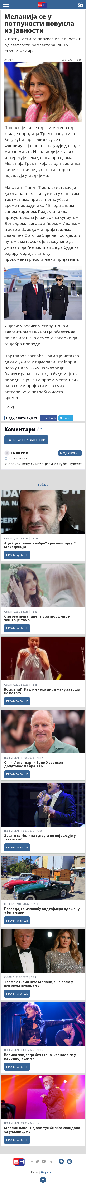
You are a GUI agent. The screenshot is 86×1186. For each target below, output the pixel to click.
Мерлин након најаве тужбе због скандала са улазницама (42, 1130)
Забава (43, 484)
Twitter (67, 418)
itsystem (47, 1172)
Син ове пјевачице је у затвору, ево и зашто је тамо (37, 618)
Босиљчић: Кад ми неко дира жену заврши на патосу (42, 691)
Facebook (49, 418)
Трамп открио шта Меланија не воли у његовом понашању (38, 984)
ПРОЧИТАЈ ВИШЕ (17, 555)
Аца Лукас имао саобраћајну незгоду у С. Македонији (40, 545)
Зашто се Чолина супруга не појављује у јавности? (40, 837)
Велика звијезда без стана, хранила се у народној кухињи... (40, 1056)
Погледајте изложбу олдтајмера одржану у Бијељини (42, 910)
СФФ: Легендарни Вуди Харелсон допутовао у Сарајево (33, 764)
